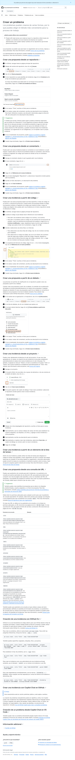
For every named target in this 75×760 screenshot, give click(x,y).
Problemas (20, 15)
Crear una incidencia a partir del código (19, 198)
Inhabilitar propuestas (33, 55)
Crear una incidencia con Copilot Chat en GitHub (23, 688)
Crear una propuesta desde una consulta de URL (23, 469)
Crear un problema (39, 15)
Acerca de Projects (34, 366)
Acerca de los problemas (37, 50)
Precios (32, 754)
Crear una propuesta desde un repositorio (21, 60)
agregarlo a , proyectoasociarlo (14, 136)
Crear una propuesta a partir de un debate (21, 278)
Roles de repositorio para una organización (20, 500)
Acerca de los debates (36, 293)
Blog (46, 754)
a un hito (25, 136)
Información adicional (12, 724)
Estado (27, 754)
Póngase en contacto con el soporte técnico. (50, 744)
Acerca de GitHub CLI (31, 628)
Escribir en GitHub (10, 728)
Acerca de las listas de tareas (11, 464)
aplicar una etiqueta (10, 138)
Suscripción (10, 11)
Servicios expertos (39, 754)
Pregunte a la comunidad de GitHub (48, 742)
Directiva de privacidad (7, 745)
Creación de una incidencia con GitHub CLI (21, 619)
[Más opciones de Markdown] (71, 23)
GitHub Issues (12, 15)
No (11, 742)
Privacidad (21, 754)
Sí (6, 742)
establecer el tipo (33, 136)
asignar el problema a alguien (37, 134)
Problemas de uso (29, 15)
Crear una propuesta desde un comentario (21, 146)
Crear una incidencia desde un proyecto (20, 354)
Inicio (6, 15)
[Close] (71, 2)
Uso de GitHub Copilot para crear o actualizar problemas (31, 705)
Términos (16, 754)
